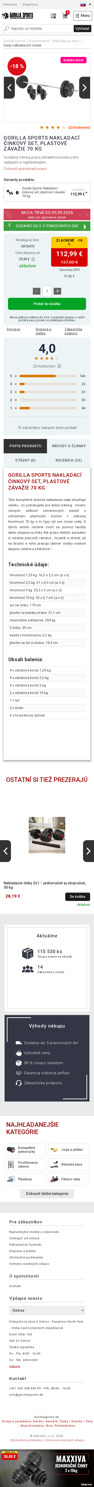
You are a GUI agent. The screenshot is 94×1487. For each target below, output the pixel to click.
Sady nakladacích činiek (22, 45)
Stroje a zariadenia (16, 1421)
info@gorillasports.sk (26, 1394)
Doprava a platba (43, 331)
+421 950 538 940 (22, 1388)
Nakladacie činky (66, 41)
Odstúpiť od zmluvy (24, 1238)
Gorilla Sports (14, 41)
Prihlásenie (10, 4)
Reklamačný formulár (25, 1244)
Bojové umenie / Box (36, 1425)
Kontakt (15, 1286)
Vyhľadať (82, 28)
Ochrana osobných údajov (29, 1263)
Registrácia (30, 4)
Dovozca (13, 329)
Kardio (38, 1421)
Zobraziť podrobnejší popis (25, 169)
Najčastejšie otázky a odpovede (34, 1232)
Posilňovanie (39, 41)
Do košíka (77, 897)
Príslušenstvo (65, 1425)
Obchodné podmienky (26, 1257)
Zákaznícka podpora (73, 331)
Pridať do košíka (47, 304)
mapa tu (14, 1366)
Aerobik (52, 1421)
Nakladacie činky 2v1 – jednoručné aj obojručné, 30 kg (45, 885)
